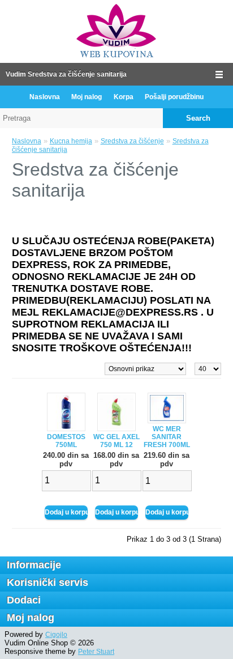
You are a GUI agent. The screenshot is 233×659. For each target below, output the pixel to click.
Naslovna (44, 97)
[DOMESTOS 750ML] (66, 429)
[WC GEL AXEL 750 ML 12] (116, 429)
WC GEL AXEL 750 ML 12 (116, 441)
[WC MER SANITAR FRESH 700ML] (167, 421)
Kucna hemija (71, 141)
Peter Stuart (96, 652)
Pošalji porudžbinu (174, 97)
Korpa (123, 97)
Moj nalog (86, 97)
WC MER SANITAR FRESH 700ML (167, 437)
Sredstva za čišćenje (132, 141)
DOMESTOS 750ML (66, 441)
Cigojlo (56, 635)
